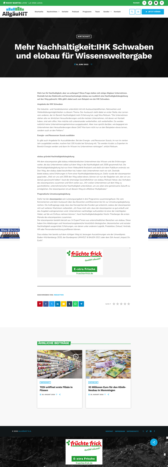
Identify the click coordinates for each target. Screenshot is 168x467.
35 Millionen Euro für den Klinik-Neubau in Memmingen (107, 389)
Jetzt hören (152, 11)
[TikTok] (150, 3)
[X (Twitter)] (144, 3)
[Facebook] (162, 3)
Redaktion (59, 295)
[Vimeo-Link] (15, 12)
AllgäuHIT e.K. (24, 431)
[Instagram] (156, 3)
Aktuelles (93, 382)
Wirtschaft (84, 36)
